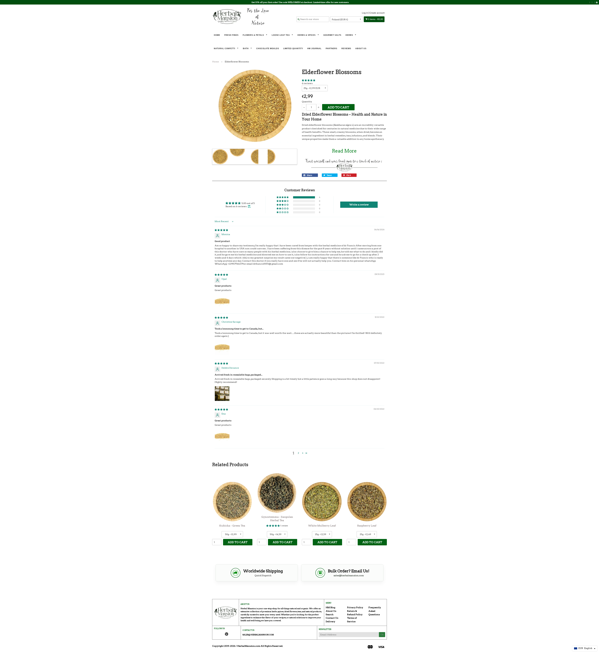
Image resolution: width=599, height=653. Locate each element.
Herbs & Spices (306, 35)
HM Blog (330, 607)
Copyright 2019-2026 (223, 646)
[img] (221, 230)
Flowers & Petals (254, 35)
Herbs (350, 35)
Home (217, 35)
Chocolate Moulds (267, 48)
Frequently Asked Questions (374, 611)
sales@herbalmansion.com (349, 575)
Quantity (307, 101)
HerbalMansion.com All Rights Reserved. (260, 646)
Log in (365, 13)
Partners (331, 48)
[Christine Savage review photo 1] (222, 347)
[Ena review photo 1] (222, 436)
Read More (344, 151)
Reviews (346, 48)
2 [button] (298, 453)
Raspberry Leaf (366, 525)
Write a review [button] (359, 204)
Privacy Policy (355, 607)
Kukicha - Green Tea (232, 525)
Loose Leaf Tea (281, 35)
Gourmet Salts (332, 35)
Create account (377, 13)
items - (375, 19)
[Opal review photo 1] (222, 301)
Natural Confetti (225, 48)
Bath (246, 48)
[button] (308, 80)
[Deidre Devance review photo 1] (222, 393)
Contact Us (332, 618)
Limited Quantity (293, 48)
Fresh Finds (231, 35)
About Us (360, 48)
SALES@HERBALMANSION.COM (258, 635)
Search (330, 614)
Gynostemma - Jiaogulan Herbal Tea (277, 518)
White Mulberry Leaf (322, 525)
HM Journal (314, 48)
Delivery (330, 621)
